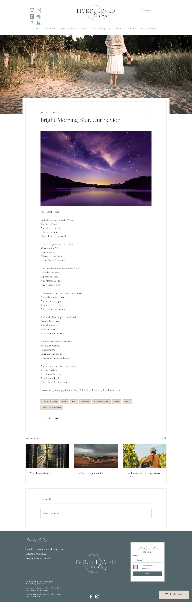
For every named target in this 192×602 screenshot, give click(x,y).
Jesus (74, 401)
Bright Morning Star (51, 407)
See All (163, 438)
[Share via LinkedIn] (56, 418)
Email (135, 555)
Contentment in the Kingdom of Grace (144, 475)
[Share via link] (64, 418)
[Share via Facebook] (41, 418)
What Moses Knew (39, 473)
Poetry (116, 401)
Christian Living (49, 401)
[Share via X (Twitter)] (49, 418)
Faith (64, 401)
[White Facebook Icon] (90, 596)
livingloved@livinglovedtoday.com (45, 549)
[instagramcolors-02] (38, 10)
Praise (127, 401)
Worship (85, 401)
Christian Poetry (101, 401)
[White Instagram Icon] (97, 596)
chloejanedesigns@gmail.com (36, 584)
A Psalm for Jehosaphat (91, 473)
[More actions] (150, 112)
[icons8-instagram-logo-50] (32, 10)
